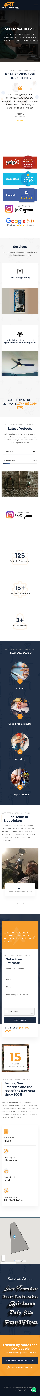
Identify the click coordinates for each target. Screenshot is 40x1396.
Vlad (20, 888)
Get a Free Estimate (20, 724)
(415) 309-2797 (27, 405)
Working (20, 759)
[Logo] (10, 4)
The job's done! (20, 794)
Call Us (20, 688)
